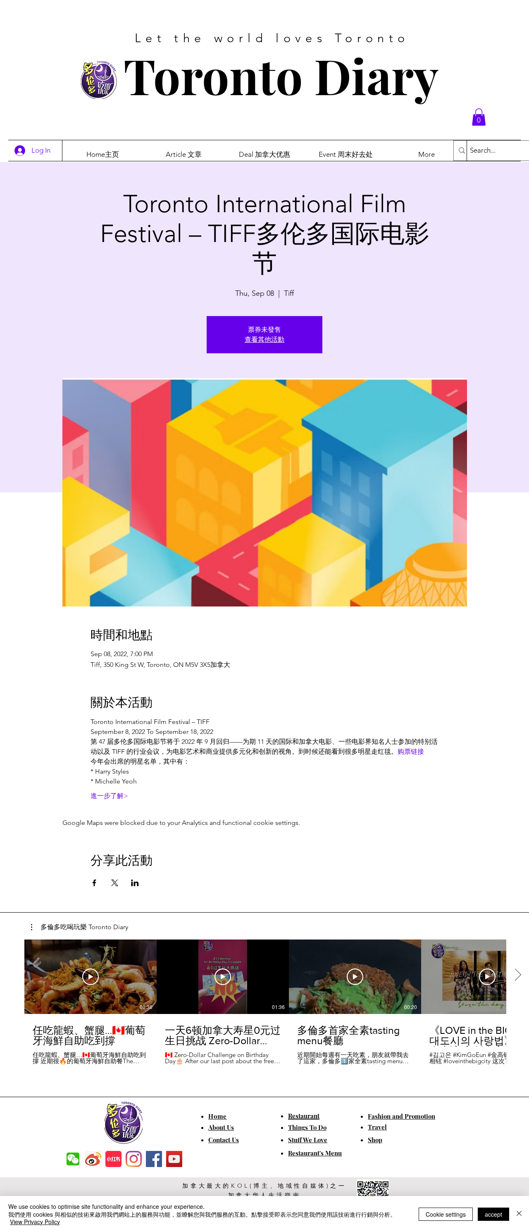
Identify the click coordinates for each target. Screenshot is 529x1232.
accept (493, 1214)
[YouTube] (174, 1159)
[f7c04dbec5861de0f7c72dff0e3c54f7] (73, 1159)
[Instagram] (134, 1159)
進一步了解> (109, 796)
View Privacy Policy (35, 1222)
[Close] (519, 1214)
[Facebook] (154, 1159)
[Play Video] (90, 976)
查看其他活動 (264, 339)
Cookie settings (446, 1214)
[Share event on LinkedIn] (135, 883)
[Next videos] (517, 975)
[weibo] (93, 1159)
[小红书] (113, 1159)
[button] (479, 117)
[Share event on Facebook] (94, 883)
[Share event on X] (115, 883)
